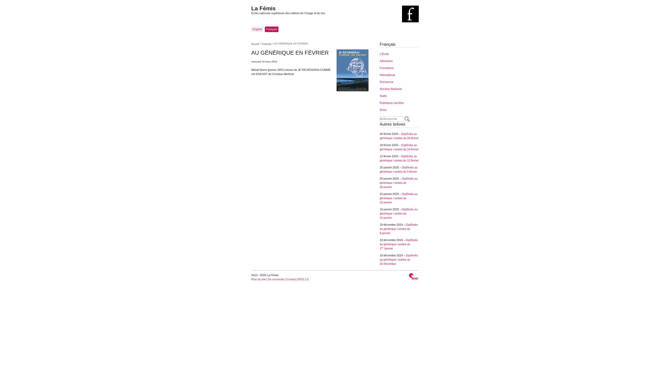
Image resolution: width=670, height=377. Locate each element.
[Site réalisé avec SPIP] (413, 277)
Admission (386, 61)
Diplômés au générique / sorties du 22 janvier (399, 198)
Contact (291, 279)
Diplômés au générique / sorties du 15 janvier (399, 213)
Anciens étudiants (391, 88)
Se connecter (276, 279)
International (387, 74)
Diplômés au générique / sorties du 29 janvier (399, 182)
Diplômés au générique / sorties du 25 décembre (399, 259)
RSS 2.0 (303, 279)
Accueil (255, 43)
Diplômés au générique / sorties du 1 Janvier (399, 244)
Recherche (386, 81)
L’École (384, 54)
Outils (383, 95)
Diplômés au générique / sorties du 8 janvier (399, 229)
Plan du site (258, 279)
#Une (383, 109)
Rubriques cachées (392, 102)
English (257, 29)
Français (271, 29)
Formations (387, 67)
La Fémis (263, 8)
